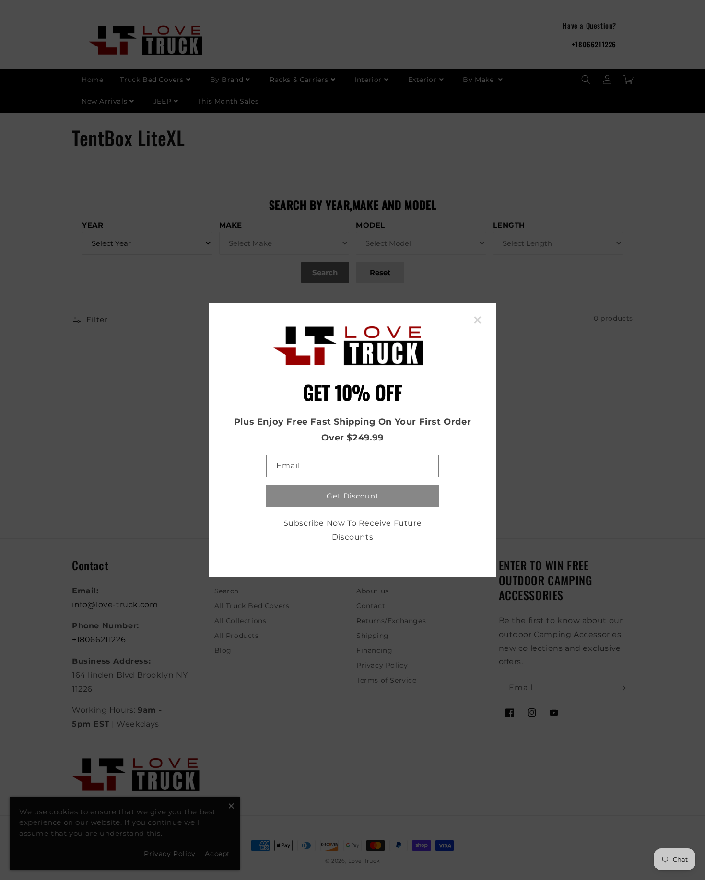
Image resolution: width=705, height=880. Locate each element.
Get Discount (353, 495)
